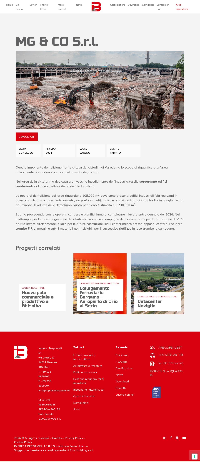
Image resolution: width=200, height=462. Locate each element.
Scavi (76, 409)
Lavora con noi (163, 6)
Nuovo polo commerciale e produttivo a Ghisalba (38, 299)
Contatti (121, 388)
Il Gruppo (122, 361)
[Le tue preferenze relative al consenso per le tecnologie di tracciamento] (195, 456)
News (79, 4)
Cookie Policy (23, 442)
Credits (57, 438)
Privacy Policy (74, 438)
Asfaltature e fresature (87, 366)
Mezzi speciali (62, 6)
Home (9, 4)
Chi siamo (19, 6)
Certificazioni (117, 4)
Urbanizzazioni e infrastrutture (99, 283)
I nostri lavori (44, 6)
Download (133, 4)
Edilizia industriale (33, 287)
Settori (33, 4)
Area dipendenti (182, 6)
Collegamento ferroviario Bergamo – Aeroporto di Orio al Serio (99, 297)
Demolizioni (81, 403)
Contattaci (148, 4)
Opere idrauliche (84, 396)
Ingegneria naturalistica (88, 389)
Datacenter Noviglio (150, 304)
